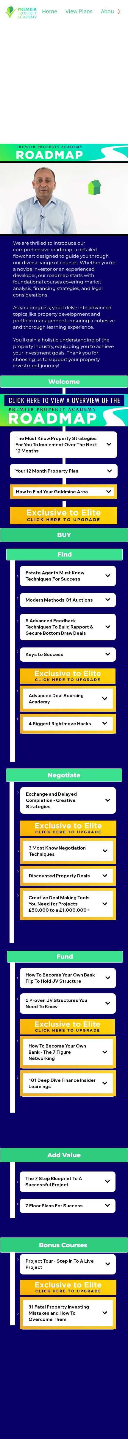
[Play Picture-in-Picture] (110, 228)
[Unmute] (18, 228)
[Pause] (8, 228)
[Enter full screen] (120, 228)
